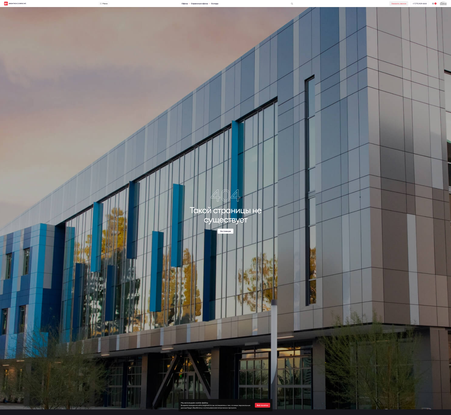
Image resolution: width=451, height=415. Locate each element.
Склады (214, 3)
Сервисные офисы (199, 3)
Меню (105, 3)
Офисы (185, 3)
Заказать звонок (398, 3)
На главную (225, 231)
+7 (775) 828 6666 (420, 3)
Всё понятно (262, 405)
